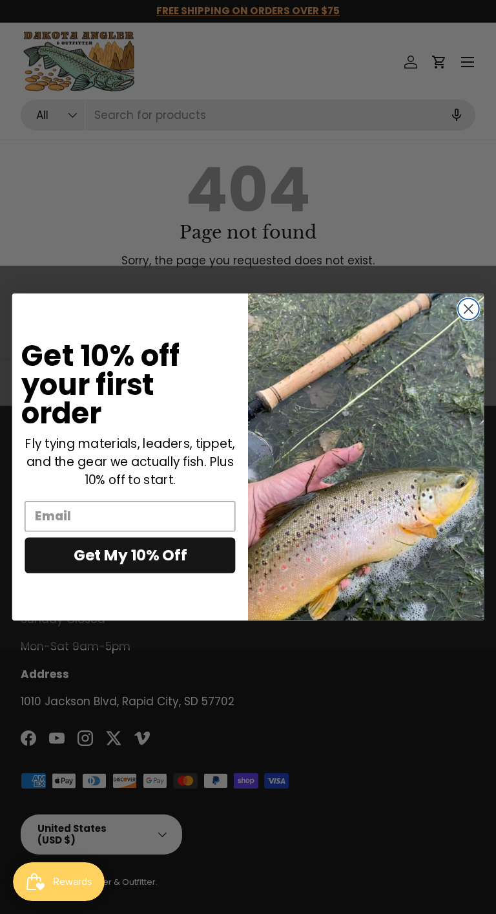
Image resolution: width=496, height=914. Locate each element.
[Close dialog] (468, 309)
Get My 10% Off (130, 555)
